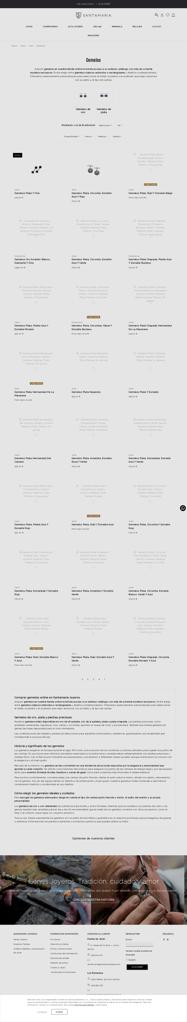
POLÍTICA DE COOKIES (84, 1005)
